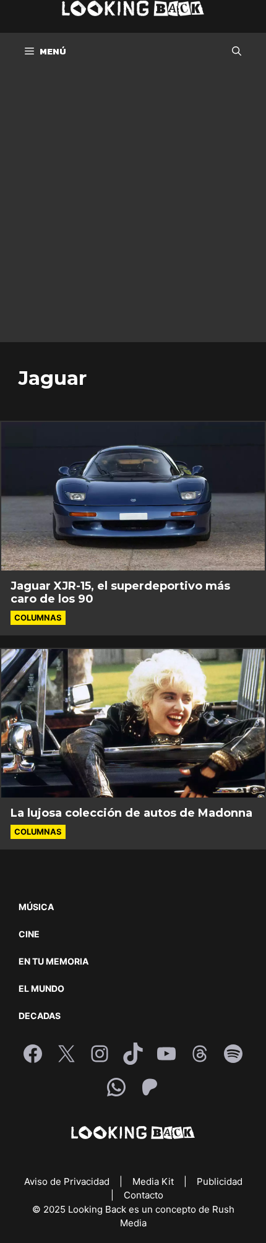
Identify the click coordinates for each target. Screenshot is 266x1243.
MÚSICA (36, 906)
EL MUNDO (41, 988)
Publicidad (219, 1181)
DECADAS (40, 1015)
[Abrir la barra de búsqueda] (237, 51)
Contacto (143, 1195)
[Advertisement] (133, 209)
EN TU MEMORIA (53, 961)
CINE (29, 934)
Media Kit (154, 1181)
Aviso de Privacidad (68, 1181)
